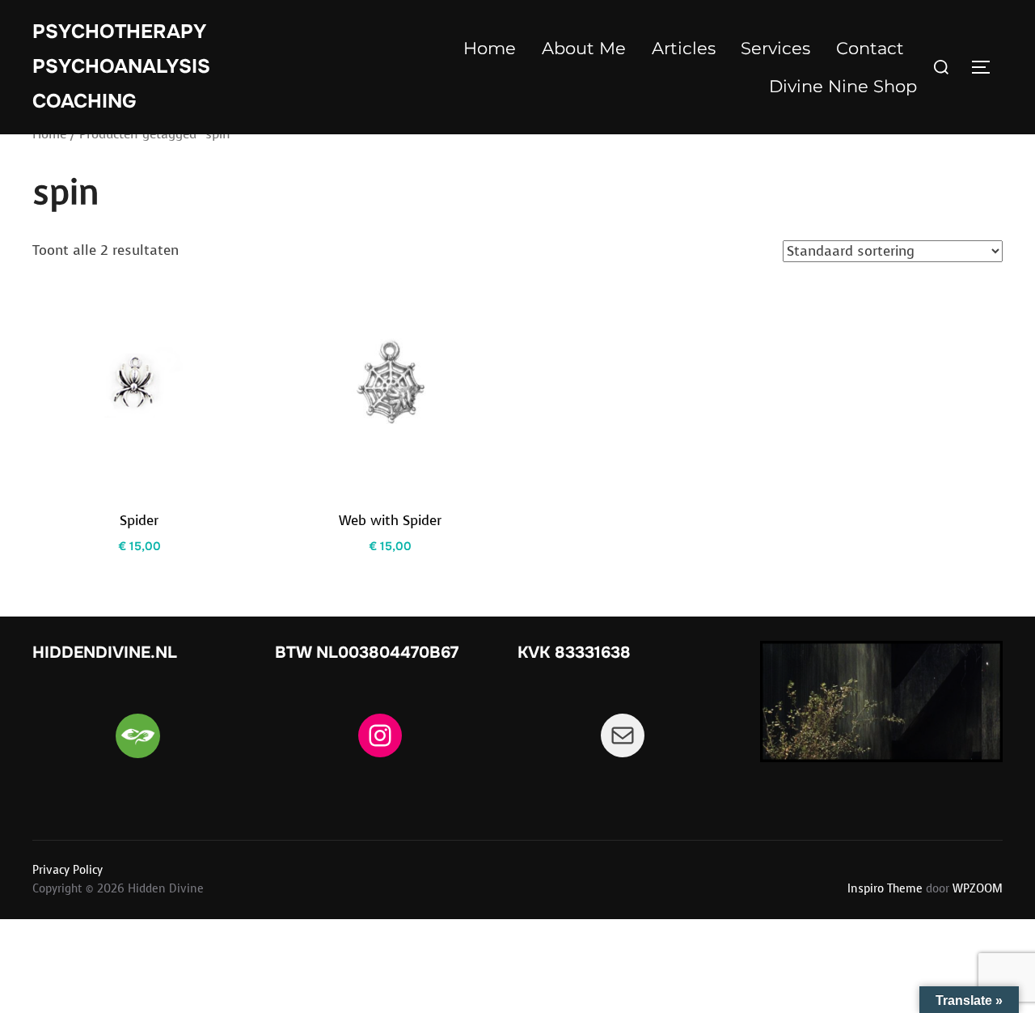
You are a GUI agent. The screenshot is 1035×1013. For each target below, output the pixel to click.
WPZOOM (978, 888)
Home (489, 48)
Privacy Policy (67, 870)
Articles (684, 48)
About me (584, 48)
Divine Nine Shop (843, 86)
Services (775, 48)
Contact (870, 48)
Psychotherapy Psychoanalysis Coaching (121, 66)
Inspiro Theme (885, 888)
